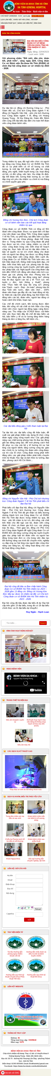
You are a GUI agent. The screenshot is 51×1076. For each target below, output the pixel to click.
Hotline (33, 16)
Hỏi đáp (34, 19)
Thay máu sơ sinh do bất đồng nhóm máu (26, 790)
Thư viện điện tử (15, 932)
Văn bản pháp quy (8, 23)
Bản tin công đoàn (11, 33)
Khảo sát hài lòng (21, 19)
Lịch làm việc (6, 19)
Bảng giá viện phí (25, 23)
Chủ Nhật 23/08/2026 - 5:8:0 (11, 16)
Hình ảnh (37, 23)
